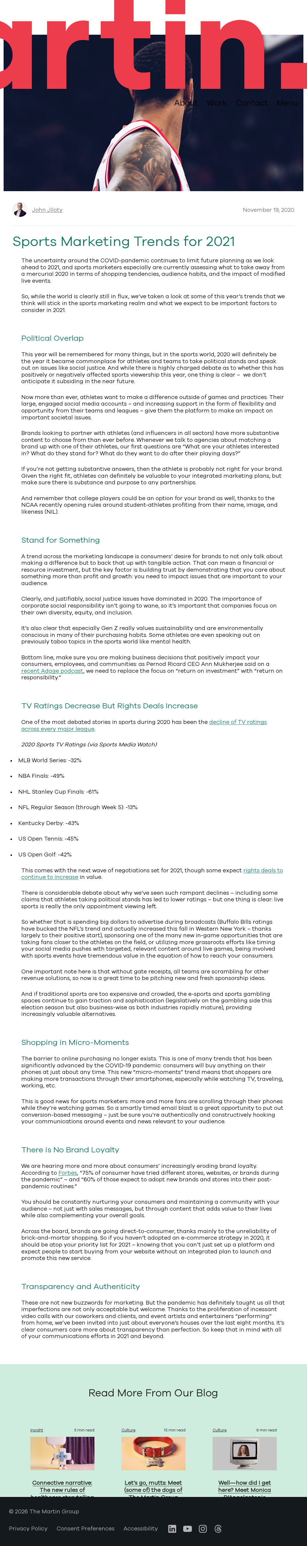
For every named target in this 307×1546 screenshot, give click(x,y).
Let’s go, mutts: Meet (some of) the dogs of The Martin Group (153, 1490)
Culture (128, 1430)
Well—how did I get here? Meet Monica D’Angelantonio (244, 1490)
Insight (36, 1430)
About (186, 103)
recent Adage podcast (52, 671)
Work (217, 103)
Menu (287, 103)
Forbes (67, 1173)
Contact (252, 103)
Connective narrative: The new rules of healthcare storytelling (62, 1490)
